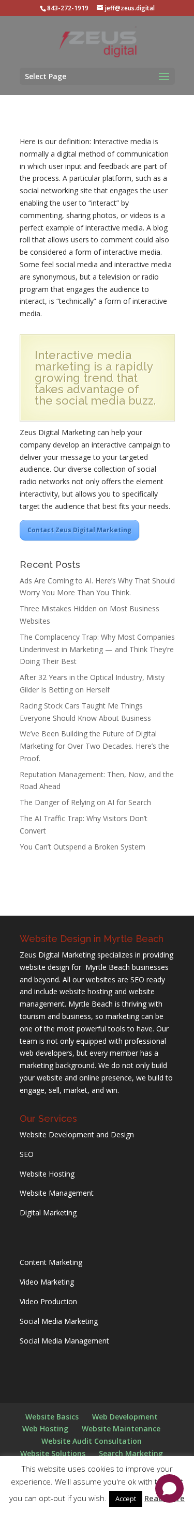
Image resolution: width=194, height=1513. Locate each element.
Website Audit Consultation (91, 1441)
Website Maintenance (121, 1428)
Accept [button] (125, 1498)
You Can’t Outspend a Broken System (82, 847)
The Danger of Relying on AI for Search (85, 802)
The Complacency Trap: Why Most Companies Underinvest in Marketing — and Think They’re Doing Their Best (97, 649)
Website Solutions (52, 1453)
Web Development (125, 1417)
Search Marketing (131, 1453)
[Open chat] (169, 1488)
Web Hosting (45, 1428)
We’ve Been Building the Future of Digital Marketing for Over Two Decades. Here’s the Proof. (94, 746)
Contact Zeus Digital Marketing (79, 530)
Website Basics (52, 1417)
